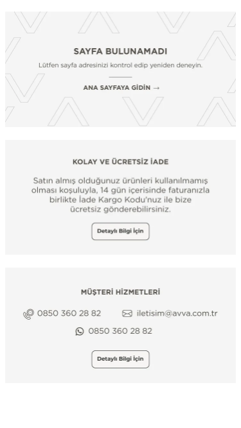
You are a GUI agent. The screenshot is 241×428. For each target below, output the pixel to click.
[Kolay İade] (120, 197)
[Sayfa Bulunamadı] (120, 69)
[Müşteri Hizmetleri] (120, 325)
